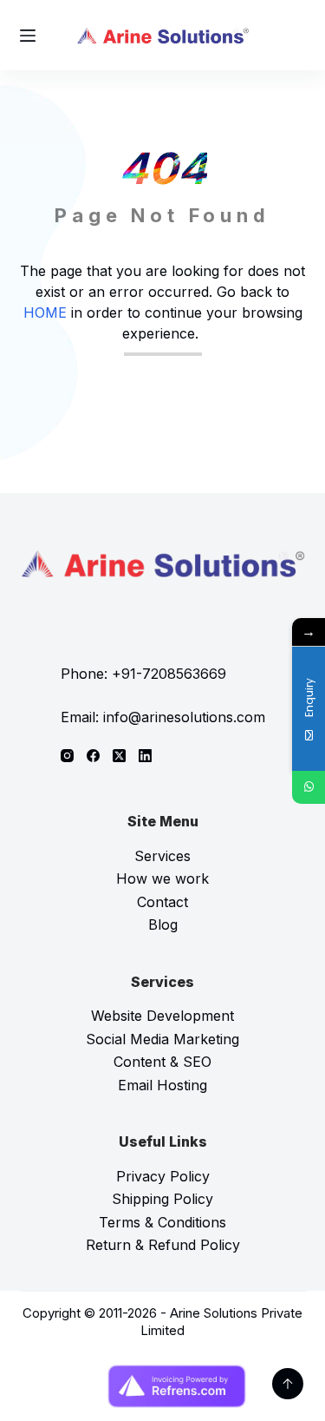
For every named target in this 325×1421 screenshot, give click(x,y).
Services (162, 856)
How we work (162, 878)
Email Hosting (162, 1085)
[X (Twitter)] (119, 755)
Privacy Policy (163, 1176)
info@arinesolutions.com (184, 717)
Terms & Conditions (162, 1222)
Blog (163, 924)
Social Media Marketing (162, 1039)
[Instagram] (67, 755)
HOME (45, 312)
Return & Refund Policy (163, 1244)
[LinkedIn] (145, 755)
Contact (162, 902)
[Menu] (28, 35)
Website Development (162, 1015)
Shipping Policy (162, 1198)
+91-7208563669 (169, 673)
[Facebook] (93, 755)
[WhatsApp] (308, 787)
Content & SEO (162, 1061)
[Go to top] (287, 1383)
